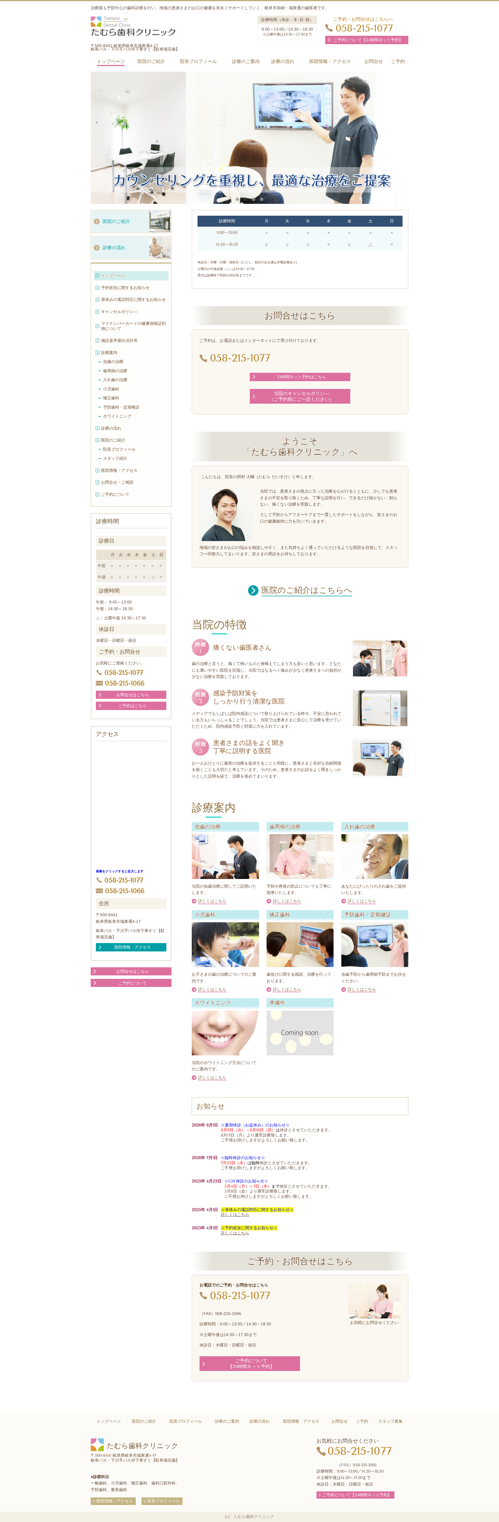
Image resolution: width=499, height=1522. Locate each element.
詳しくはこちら (235, 1214)
